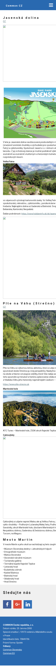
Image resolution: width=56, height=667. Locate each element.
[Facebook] (7, 604)
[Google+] (17, 604)
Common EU (9, 653)
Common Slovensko (12, 650)
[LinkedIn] (28, 604)
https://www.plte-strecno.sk (16, 384)
